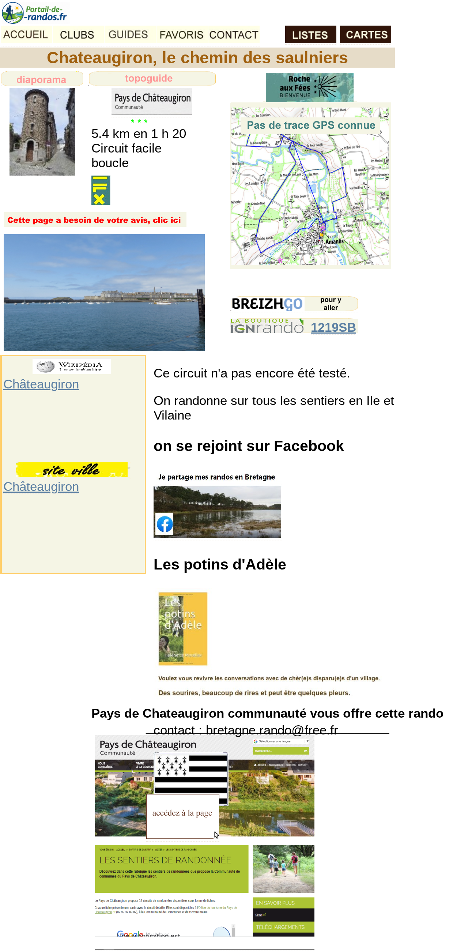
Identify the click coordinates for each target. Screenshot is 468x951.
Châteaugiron (41, 384)
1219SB (333, 327)
